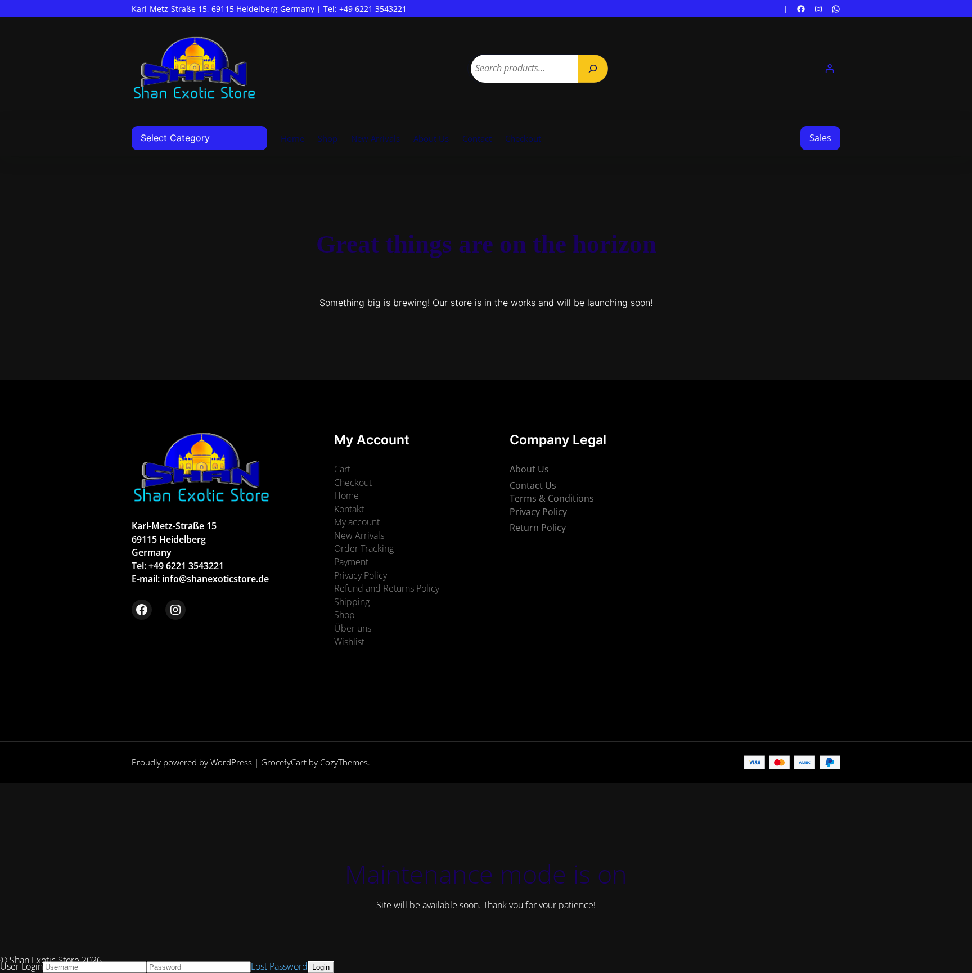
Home (292, 138)
